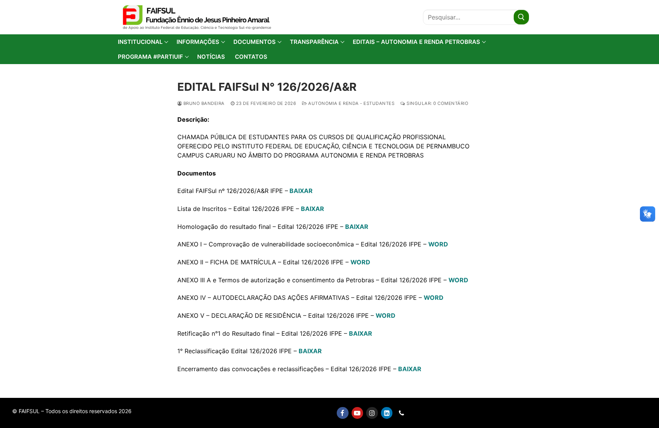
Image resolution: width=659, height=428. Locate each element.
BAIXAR (312, 208)
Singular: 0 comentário (436, 103)
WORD (438, 244)
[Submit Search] (521, 17)
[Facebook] (343, 413)
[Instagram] (372, 413)
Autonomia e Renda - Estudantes (350, 103)
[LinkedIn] (387, 413)
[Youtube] (357, 413)
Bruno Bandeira (203, 103)
